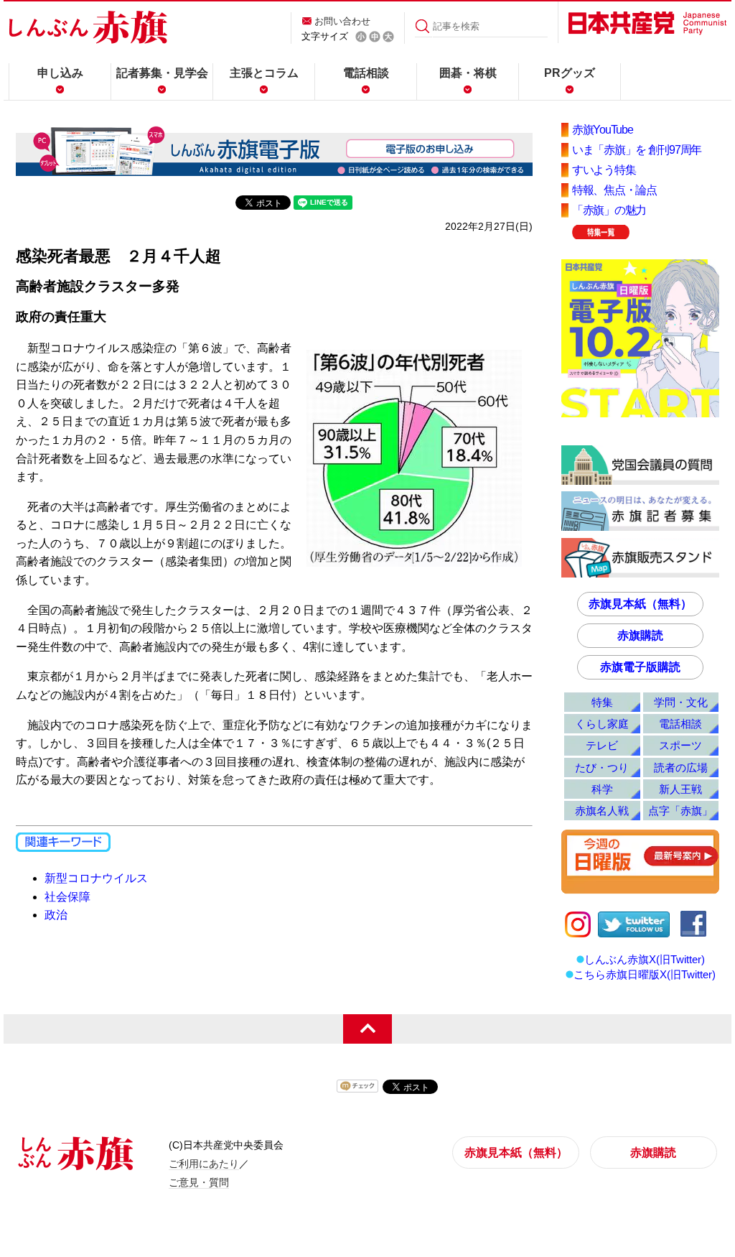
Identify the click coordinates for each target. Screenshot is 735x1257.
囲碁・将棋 (468, 73)
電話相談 (366, 73)
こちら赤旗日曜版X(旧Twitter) (645, 974)
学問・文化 (681, 702)
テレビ (602, 745)
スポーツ (680, 745)
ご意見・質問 (199, 1182)
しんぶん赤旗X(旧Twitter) (644, 959)
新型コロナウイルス (96, 878)
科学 (602, 789)
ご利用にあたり (204, 1163)
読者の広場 (681, 767)
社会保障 (67, 897)
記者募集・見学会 (162, 73)
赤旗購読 (640, 635)
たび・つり (602, 767)
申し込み (60, 73)
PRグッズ (569, 73)
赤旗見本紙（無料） (640, 604)
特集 (602, 702)
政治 (56, 915)
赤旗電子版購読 (640, 667)
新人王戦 (680, 789)
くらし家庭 (602, 724)
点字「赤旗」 (680, 810)
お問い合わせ (342, 21)
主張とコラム (264, 73)
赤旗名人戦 (602, 810)
